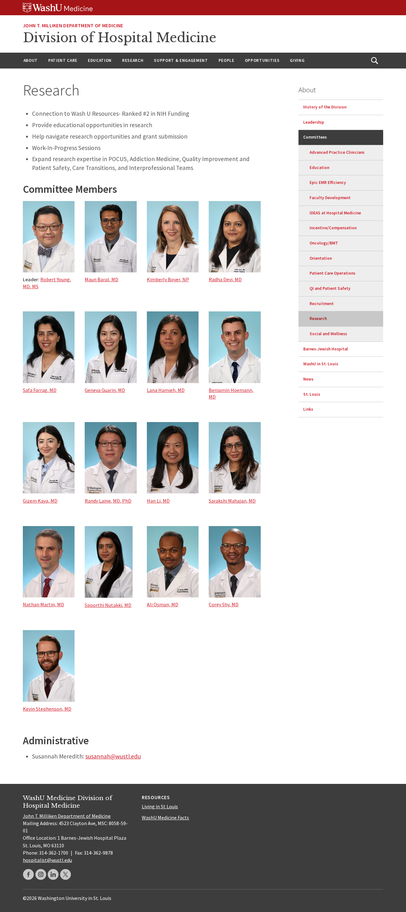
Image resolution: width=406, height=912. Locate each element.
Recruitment (322, 303)
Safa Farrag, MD (39, 390)
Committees (315, 137)
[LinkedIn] (53, 874)
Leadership (313, 122)
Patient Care (62, 60)
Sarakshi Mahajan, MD (232, 501)
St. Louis (311, 394)
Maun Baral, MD (101, 279)
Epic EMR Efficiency (328, 182)
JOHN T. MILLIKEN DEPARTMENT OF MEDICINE (73, 25)
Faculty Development (330, 197)
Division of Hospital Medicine (119, 38)
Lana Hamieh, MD (166, 390)
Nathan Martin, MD (43, 604)
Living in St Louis (160, 806)
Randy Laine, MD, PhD (108, 501)
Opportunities (262, 60)
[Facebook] (28, 874)
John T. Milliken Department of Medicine (67, 816)
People (226, 60)
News (308, 379)
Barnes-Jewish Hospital (325, 349)
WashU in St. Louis (320, 364)
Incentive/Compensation (333, 228)
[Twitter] (65, 874)
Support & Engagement (181, 60)
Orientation (321, 258)
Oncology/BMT (324, 243)
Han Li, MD (158, 501)
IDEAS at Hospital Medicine (335, 213)
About (30, 60)
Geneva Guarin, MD (105, 390)
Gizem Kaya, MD (40, 501)
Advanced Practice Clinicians (337, 152)
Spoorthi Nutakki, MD (108, 605)
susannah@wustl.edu (113, 756)
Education (100, 60)
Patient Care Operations (332, 273)
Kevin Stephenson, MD (47, 709)
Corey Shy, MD (224, 604)
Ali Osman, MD (162, 604)
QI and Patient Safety (330, 288)
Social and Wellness (328, 333)
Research (132, 60)
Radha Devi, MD (225, 279)
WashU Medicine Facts (165, 817)
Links (308, 409)
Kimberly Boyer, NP (168, 279)
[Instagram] (40, 874)
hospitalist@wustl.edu (47, 860)
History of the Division (324, 107)
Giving (297, 60)
